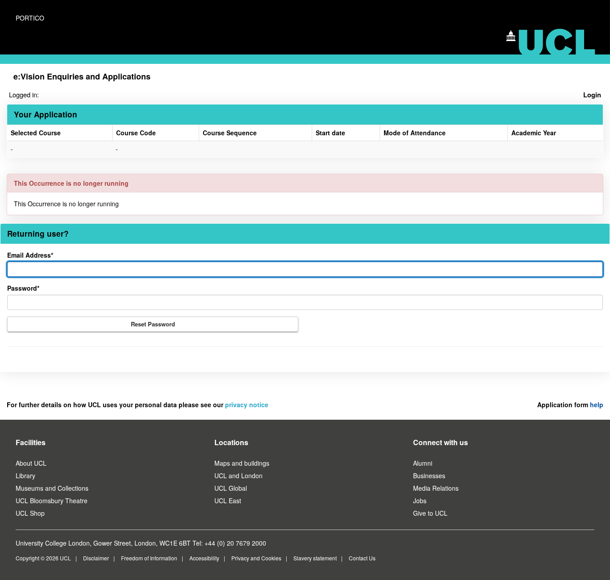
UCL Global (230, 488)
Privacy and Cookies (256, 558)
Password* (23, 288)
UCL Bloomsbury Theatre (52, 500)
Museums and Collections (52, 488)
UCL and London (238, 475)
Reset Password (153, 324)
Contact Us (362, 558)
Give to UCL (430, 513)
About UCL (31, 463)
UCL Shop (30, 513)
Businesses (429, 475)
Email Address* (30, 254)
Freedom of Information (149, 558)
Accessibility (204, 558)
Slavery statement (315, 558)
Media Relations (436, 488)
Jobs (419, 500)
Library (25, 475)
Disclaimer (96, 558)
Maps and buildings (241, 463)
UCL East (227, 500)
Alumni (422, 463)
